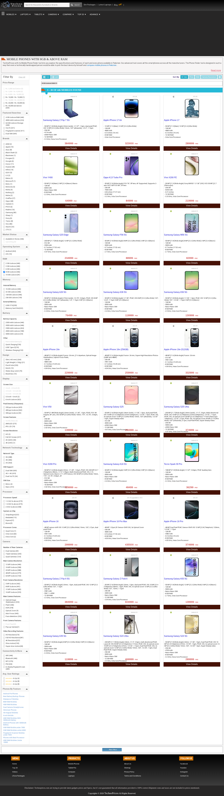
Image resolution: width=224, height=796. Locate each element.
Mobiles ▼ (11, 14)
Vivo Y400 (48, 177)
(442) (18, 584)
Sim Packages (90, 5)
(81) (18, 275)
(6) (24, 103)
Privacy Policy (129, 772)
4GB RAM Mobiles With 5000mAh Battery (12, 719)
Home (14, 764)
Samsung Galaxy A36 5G (115, 292)
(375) (21, 501)
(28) (13, 167)
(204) (10, 664)
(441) (18, 586)
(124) (19, 557)
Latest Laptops (105, 5)
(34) (21, 334)
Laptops (71, 776)
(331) (13, 128)
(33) (12, 227)
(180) (22, 331)
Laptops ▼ (25, 14)
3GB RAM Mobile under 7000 (14, 727)
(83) (14, 212)
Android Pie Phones (10, 694)
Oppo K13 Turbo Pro (112, 177)
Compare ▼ (68, 14)
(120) (21, 350)
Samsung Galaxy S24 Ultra (115, 636)
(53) (19, 413)
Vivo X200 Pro (49, 464)
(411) (22, 131)
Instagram (184, 772)
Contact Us (184, 776)
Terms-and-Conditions (132, 776)
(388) (19, 570)
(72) (15, 374)
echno (109, 793)
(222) (21, 308)
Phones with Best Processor (13, 738)
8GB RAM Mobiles (10, 702)
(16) (13, 210)
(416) (22, 120)
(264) (19, 360)
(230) (19, 554)
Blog (116, 5)
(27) (13, 198)
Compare (71, 772)
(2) (10, 144)
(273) (15, 424)
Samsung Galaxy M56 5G (176, 235)
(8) (10, 150)
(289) (8, 669)
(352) (20, 616)
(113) (15, 517)
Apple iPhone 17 (171, 120)
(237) (19, 437)
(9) (11, 523)
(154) (19, 576)
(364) (10, 463)
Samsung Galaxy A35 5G (54, 636)
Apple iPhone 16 (50, 521)
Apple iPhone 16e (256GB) (115, 349)
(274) (17, 347)
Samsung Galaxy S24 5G (175, 636)
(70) (20, 371)
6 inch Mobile (8, 715)
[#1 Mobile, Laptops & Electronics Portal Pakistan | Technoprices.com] (11, 10)
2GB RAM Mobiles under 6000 (14, 730)
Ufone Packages (18, 776)
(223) (17, 515)
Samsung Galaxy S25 (113, 407)
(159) (20, 298)
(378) (11, 608)
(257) (18, 640)
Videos (15, 772)
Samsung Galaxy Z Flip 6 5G (56, 579)
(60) (14, 534)
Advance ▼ (95, 14)
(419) (14, 473)
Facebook (184, 764)
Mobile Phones (73, 764)
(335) (19, 592)
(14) (11, 170)
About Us (127, 764)
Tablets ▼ (39, 14)
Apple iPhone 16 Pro (173, 521)
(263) (20, 410)
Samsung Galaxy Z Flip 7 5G (56, 120)
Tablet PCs (72, 768)
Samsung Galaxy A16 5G (115, 464)
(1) (24, 97)
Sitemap (127, 768)
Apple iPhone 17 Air (112, 120)
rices (115, 793)
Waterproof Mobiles (11, 699)
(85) (10, 224)
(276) (11, 661)
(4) (11, 190)
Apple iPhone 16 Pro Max (115, 521)
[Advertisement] (112, 36)
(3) (16, 153)
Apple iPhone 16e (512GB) (176, 349)
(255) (16, 365)
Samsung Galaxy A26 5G (54, 292)
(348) (19, 507)
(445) (17, 613)
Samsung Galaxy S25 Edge (56, 235)
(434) (14, 251)
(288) (10, 457)
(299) (15, 305)
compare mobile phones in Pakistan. (102, 65)
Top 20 (15, 768)
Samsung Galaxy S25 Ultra (176, 407)
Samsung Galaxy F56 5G (115, 235)
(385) (19, 589)
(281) (21, 638)
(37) (12, 520)
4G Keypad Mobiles (10, 713)
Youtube (183, 768)
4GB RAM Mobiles (10, 704)
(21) (23, 362)
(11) (12, 164)
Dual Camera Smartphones (13, 707)
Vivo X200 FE (170, 177)
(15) (12, 368)
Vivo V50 (47, 407)
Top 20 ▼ (82, 14)
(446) (22, 117)
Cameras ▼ (53, 14)
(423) (19, 399)
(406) (10, 460)
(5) (11, 173)
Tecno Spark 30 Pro (173, 464)
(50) (14, 440)
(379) (19, 573)
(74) (13, 426)
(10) (11, 147)
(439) (7, 108)
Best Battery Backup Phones (14, 696)
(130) (17, 643)
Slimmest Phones (10, 710)
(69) (17, 551)
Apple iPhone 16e (51, 349)
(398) (19, 567)
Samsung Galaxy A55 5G (175, 579)
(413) (12, 487)
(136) (19, 344)
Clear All (22, 77)
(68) (11, 201)
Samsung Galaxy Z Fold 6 (115, 579)
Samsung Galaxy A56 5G (175, 292)
